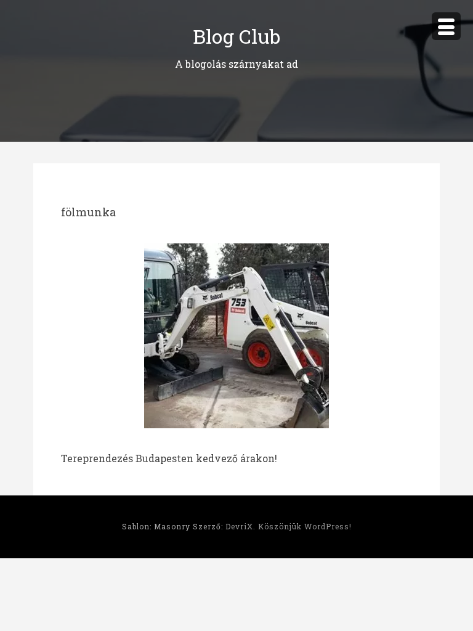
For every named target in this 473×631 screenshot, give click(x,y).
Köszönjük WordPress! (305, 526)
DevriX (239, 526)
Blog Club (236, 36)
